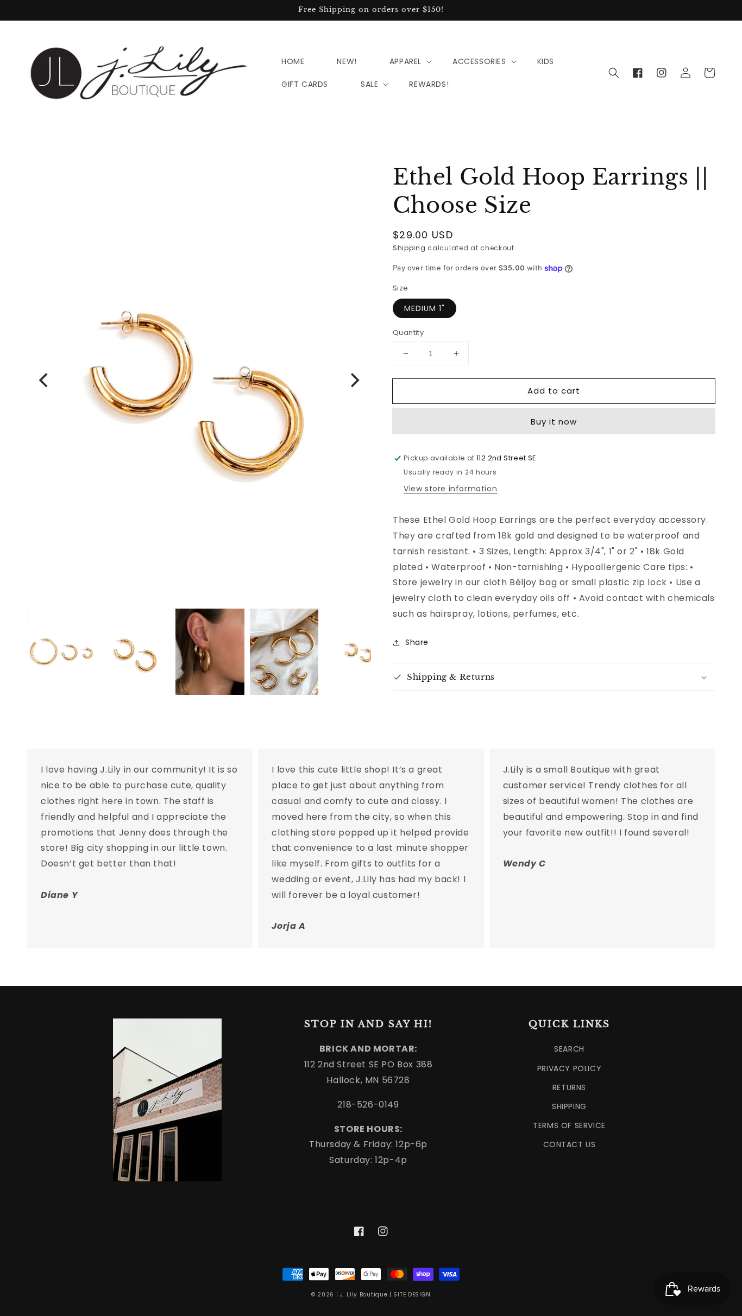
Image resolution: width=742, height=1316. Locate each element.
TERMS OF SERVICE (569, 1125)
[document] (199, 380)
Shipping (409, 247)
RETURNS (569, 1087)
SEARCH (569, 1048)
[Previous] (44, 381)
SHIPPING (569, 1106)
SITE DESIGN (412, 1294)
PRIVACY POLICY (569, 1068)
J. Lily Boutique (363, 1294)
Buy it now (554, 422)
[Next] (354, 381)
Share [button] (417, 642)
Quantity (408, 332)
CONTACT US (569, 1144)
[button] (614, 73)
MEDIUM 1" (424, 308)
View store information (450, 488)
